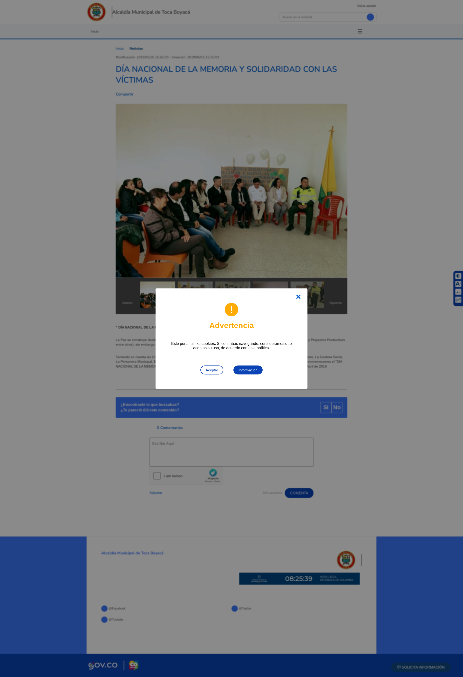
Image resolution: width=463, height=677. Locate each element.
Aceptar (212, 370)
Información (248, 370)
